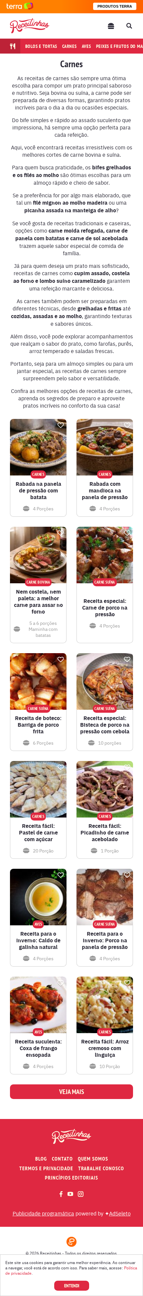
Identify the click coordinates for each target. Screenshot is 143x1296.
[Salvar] (61, 425)
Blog (41, 1158)
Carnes (69, 46)
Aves (86, 46)
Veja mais (71, 1091)
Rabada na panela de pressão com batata (38, 490)
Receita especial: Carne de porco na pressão (104, 608)
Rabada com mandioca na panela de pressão (105, 490)
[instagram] (80, 1194)
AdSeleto (120, 1213)
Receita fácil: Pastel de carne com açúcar (38, 832)
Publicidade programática (43, 1213)
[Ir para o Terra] (20, 6)
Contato (62, 1158)
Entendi (71, 1286)
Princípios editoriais (71, 1177)
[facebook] (61, 1194)
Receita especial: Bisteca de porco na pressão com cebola (104, 725)
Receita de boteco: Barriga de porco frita (38, 725)
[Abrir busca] (129, 26)
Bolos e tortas (41, 46)
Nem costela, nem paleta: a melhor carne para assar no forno (38, 601)
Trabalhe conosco (101, 1168)
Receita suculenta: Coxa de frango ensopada (38, 1048)
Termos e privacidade (46, 1168)
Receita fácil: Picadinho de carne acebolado (104, 832)
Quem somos (93, 1158)
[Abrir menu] (111, 26)
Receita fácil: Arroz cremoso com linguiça (105, 1048)
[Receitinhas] (29, 25)
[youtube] (70, 1194)
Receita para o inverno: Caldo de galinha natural (38, 940)
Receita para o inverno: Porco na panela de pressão (105, 940)
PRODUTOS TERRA (114, 6)
